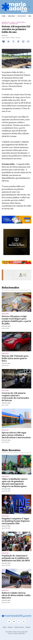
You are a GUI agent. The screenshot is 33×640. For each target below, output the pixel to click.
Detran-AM (5, 22)
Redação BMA (6, 326)
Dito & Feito (22, 16)
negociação (21, 22)
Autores (10, 627)
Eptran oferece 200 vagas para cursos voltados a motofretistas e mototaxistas (16, 435)
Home (3, 16)
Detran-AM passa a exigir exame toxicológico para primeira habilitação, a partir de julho (16, 320)
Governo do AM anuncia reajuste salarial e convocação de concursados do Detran (15, 397)
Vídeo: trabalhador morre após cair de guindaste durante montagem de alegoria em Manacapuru (15, 483)
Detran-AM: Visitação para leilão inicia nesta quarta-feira (15, 358)
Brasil (31, 16)
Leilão (13, 22)
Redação (5, 35)
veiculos (5, 23)
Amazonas (11, 16)
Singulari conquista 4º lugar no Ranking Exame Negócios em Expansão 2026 (16, 521)
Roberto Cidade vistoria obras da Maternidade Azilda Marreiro (16, 595)
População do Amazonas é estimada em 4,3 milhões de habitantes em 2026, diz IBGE (16, 558)
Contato (27, 627)
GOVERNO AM (14, 23)
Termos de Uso (19, 627)
